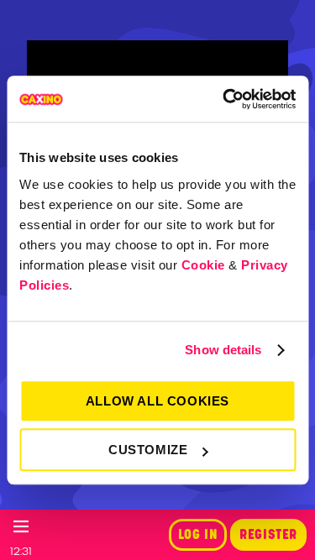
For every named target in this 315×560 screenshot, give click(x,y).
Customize (147, 449)
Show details (223, 350)
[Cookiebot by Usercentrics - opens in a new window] (224, 99)
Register (268, 534)
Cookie (203, 265)
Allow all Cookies (157, 401)
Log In (198, 534)
